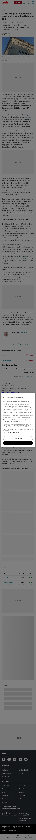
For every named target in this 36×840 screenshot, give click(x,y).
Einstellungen (18, 438)
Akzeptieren (18, 443)
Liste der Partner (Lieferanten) (11, 432)
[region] (18, 420)
